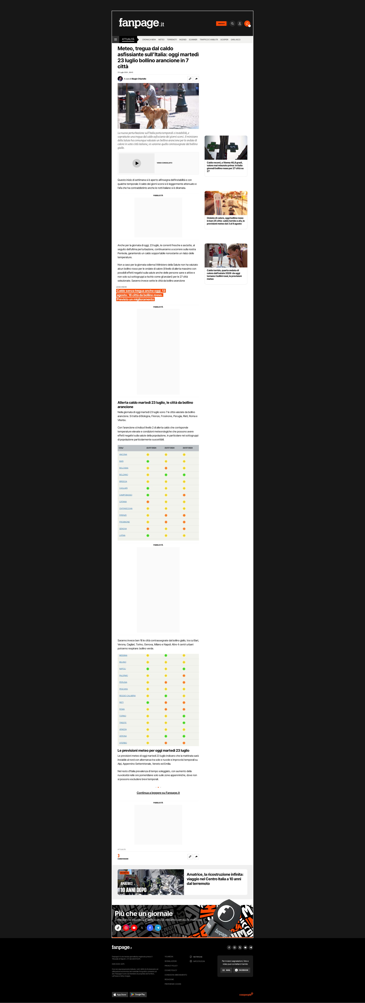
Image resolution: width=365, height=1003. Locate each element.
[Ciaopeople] (246, 995)
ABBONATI (221, 23)
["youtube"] (134, 928)
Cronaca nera (149, 39)
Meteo (161, 39)
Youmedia (169, 956)
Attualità (128, 39)
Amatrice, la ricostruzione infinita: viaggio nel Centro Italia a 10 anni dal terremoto (215, 879)
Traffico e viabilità (209, 39)
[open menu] (115, 39)
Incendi (182, 39)
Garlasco (235, 39)
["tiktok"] (118, 928)
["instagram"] (126, 928)
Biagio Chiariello (139, 78)
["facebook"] (150, 928)
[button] (196, 78)
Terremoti (172, 39)
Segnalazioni (171, 961)
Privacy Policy (171, 966)
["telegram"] (158, 928)
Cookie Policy (171, 970)
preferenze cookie (173, 984)
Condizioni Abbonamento (176, 975)
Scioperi (224, 39)
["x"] (142, 928)
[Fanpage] (122, 947)
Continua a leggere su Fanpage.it (158, 792)
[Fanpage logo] (138, 23)
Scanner (193, 39)
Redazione (169, 979)
